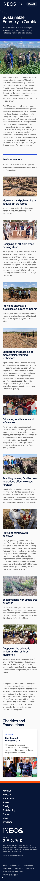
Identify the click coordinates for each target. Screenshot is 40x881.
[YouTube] (8, 840)
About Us (7, 791)
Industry (7, 795)
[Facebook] (4, 840)
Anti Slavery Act (14, 865)
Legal (5, 865)
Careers (6, 814)
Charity (6, 806)
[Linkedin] (21, 840)
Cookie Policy (7, 868)
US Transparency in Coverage (13, 872)
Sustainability (9, 810)
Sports (6, 802)
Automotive (8, 798)
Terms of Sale (30, 868)
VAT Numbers (19, 868)
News (5, 818)
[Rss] (16, 840)
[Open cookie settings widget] (3, 877)
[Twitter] (12, 840)
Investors (7, 822)
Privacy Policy (28, 865)
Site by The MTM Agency (10, 875)
